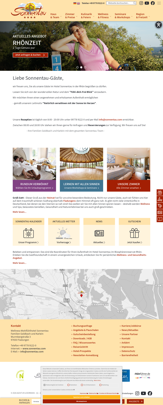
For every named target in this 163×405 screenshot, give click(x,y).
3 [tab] (85, 67)
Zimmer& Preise (70, 15)
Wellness (145, 203)
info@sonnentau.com (110, 119)
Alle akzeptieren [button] (81, 401)
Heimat (51, 197)
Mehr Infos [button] (97, 380)
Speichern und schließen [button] (81, 397)
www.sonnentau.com (34, 348)
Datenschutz (93, 393)
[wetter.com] (59, 238)
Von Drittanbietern (89, 385)
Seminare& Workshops (122, 15)
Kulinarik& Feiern (86, 15)
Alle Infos (69, 238)
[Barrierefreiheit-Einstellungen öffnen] (158, 25)
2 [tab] (81, 67)
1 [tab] (77, 67)
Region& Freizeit (141, 15)
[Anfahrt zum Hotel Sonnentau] (81, 294)
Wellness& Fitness (103, 15)
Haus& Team (54, 15)
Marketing (105, 385)
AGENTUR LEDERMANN (26, 393)
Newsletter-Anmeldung (85, 355)
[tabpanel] (81, 46)
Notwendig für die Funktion (54, 385)
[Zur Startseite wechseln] (25, 9)
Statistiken (73, 385)
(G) (37, 393)
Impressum (83, 393)
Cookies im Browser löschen (108, 393)
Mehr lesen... (19, 212)
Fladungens (69, 200)
